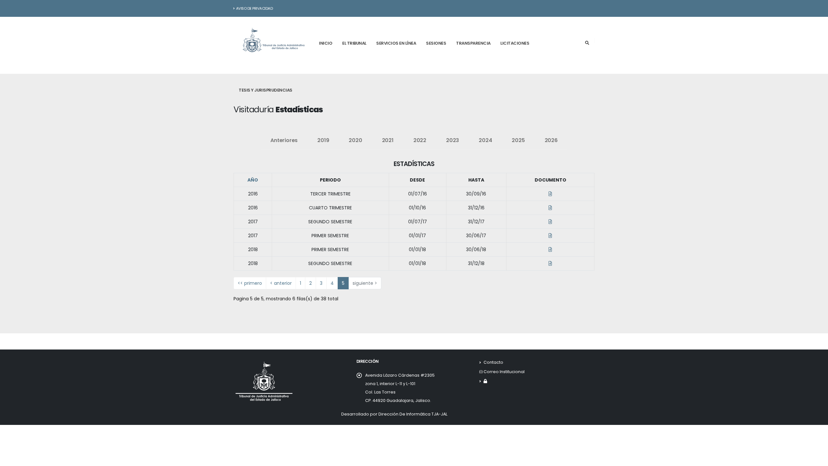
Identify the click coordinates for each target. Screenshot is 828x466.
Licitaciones (514, 43)
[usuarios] (485, 381)
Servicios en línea (396, 43)
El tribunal (354, 43)
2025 (518, 140)
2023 (452, 140)
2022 (419, 140)
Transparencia (473, 43)
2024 (485, 140)
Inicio (325, 43)
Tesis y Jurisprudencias (265, 90)
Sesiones (436, 43)
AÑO (252, 180)
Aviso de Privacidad (254, 8)
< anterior (281, 283)
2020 (355, 140)
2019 (323, 140)
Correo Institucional (504, 371)
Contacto (493, 362)
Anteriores (284, 140)
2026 (551, 140)
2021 (388, 140)
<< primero (250, 283)
